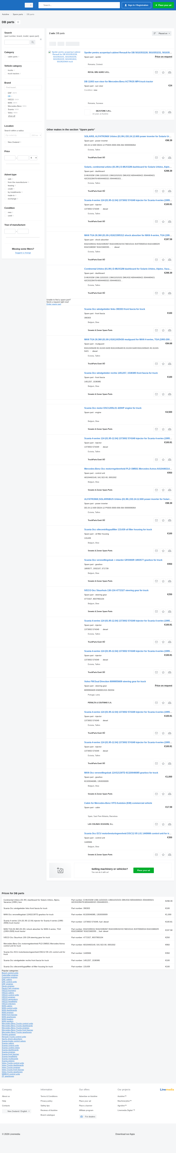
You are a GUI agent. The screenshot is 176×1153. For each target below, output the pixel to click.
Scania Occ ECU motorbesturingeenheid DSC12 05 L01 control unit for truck (34, 953)
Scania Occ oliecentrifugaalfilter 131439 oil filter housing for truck (118, 529)
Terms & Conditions (49, 1096)
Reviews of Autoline (49, 1110)
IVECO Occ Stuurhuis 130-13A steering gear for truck (27, 937)
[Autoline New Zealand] (11, 5)
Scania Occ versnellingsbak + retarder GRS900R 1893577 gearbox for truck (123, 560)
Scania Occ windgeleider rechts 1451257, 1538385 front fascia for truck (121, 373)
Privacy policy (46, 1101)
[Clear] (41, 39)
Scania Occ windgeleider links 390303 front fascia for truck (114, 309)
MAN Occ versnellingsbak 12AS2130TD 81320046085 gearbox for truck (121, 773)
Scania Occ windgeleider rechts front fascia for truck (26, 960)
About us (6, 1096)
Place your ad (143, 870)
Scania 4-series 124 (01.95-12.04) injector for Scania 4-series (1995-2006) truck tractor (34, 922)
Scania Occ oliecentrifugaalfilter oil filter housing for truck (28, 966)
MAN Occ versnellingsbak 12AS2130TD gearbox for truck (28, 914)
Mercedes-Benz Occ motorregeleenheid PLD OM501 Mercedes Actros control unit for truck (34, 944)
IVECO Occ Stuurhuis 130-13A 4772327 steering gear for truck (116, 590)
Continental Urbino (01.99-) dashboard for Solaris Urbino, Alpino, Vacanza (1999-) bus (32, 901)
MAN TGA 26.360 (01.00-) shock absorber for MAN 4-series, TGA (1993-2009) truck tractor (32, 930)
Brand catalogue (48, 1115)
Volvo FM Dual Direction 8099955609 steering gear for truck (115, 681)
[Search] (41, 5)
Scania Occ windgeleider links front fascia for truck (25, 908)
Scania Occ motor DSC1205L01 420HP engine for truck (112, 408)
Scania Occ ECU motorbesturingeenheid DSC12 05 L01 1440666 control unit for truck (128, 833)
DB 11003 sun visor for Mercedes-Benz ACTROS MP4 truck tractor (118, 81)
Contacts (6, 1105)
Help (4, 1101)
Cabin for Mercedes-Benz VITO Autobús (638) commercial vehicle (118, 803)
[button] (163, 72)
